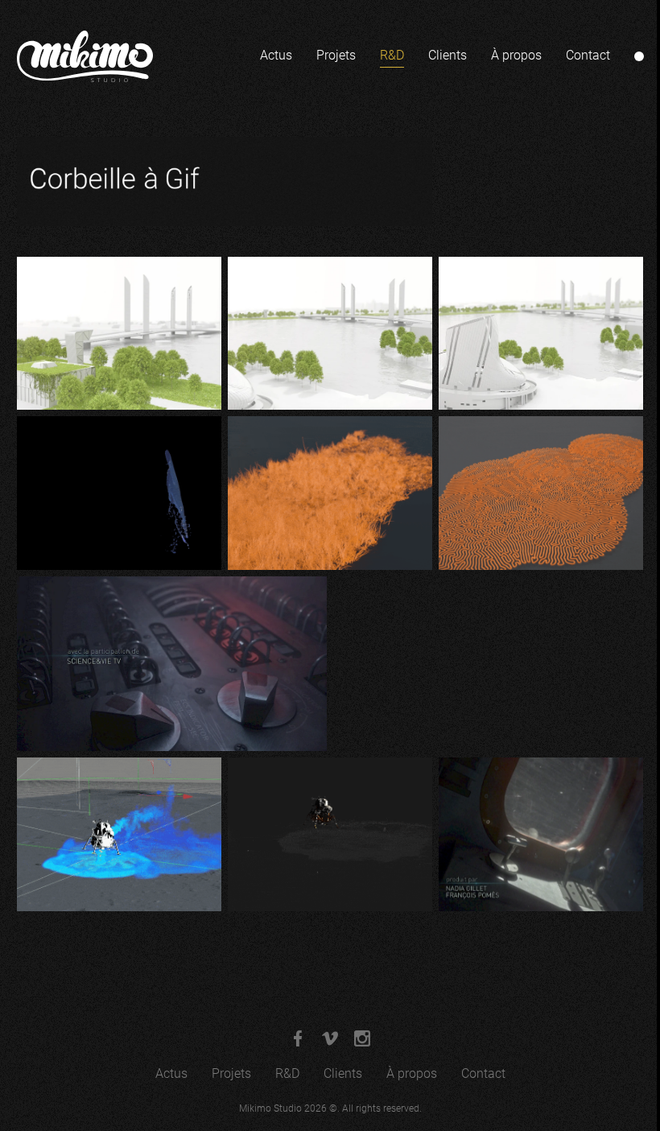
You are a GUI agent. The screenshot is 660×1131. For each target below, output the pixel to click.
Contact (588, 55)
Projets (336, 55)
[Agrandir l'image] (119, 334)
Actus (276, 55)
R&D (392, 55)
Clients (447, 55)
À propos (516, 55)
